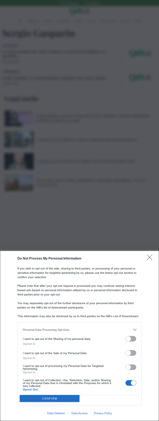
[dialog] (79, 336)
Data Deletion (56, 413)
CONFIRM (49, 398)
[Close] (151, 259)
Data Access (79, 413)
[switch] (130, 339)
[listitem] (79, 329)
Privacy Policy (103, 413)
